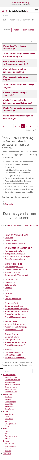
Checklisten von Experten (16, 269)
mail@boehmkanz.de (14, 352)
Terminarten (13, 225)
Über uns (9, 237)
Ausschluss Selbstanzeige (16, 327)
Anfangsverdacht (12, 339)
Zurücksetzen (29, 30)
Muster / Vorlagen (12, 272)
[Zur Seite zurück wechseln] (8, 126)
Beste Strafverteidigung (15, 259)
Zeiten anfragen (31, 225)
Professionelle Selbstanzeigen (18, 256)
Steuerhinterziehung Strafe (17, 308)
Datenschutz (10, 285)
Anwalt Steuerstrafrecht (15, 317)
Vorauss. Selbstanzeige (15, 324)
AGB (7, 290)
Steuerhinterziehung (14, 306)
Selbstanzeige (11, 321)
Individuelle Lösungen (18, 247)
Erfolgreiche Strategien (15, 253)
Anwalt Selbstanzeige (14, 329)
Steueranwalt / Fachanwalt (16, 275)
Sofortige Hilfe (14, 263)
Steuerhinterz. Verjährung (16, 311)
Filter (16, 30)
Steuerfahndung (12, 337)
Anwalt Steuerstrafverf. (15, 345)
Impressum (10, 282)
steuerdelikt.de (11, 279)
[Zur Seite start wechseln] (4, 126)
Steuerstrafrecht (12, 303)
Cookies (8, 287)
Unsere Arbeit (11, 240)
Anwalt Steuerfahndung (15, 342)
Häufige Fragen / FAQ (14, 266)
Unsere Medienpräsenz (15, 243)
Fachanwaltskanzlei (16, 234)
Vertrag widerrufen (13, 298)
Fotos (7, 296)
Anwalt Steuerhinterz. (14, 314)
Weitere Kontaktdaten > (15, 357)
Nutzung (8, 293)
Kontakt (8, 349)
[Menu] (36, 10)
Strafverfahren (11, 334)
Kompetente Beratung (14, 251)
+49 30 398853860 (13, 355)
